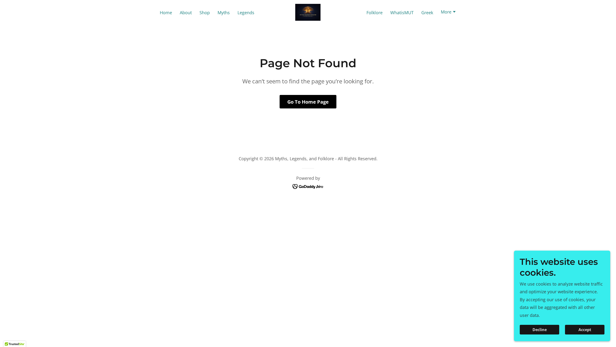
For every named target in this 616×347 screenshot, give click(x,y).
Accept (584, 329)
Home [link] (166, 12)
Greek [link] (427, 12)
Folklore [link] (374, 12)
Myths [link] (224, 12)
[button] (448, 12)
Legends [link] (245, 12)
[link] (308, 12)
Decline (540, 329)
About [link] (186, 12)
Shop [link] (204, 12)
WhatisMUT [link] (402, 12)
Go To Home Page (308, 102)
